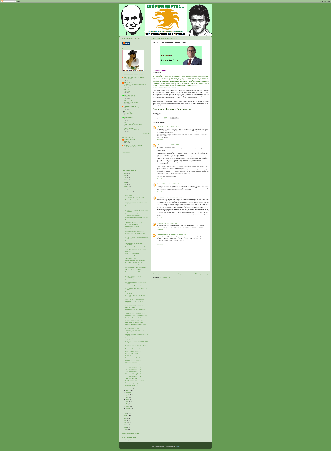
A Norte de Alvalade (130, 83)
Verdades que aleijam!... (132, 362)
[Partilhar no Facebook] (176, 118)
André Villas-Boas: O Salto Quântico (133, 130)
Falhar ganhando (128, 78)
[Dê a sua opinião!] (173, 118)
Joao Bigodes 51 (162, 234)
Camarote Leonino (129, 95)
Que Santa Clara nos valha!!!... (133, 317)
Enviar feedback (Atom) (165, 277)
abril (127, 404)
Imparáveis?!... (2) (130, 208)
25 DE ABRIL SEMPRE (130, 146)
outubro (128, 390)
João (158, 127)
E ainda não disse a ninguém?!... (134, 320)
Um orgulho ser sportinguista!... (133, 229)
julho (127, 397)
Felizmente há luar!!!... (131, 385)
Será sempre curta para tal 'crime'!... (135, 197)
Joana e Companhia (130, 106)
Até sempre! (127, 91)
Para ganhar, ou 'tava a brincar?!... (134, 322)
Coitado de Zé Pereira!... (132, 224)
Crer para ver (127, 118)
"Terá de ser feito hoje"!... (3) (133, 374)
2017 (125, 416)
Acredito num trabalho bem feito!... (134, 255)
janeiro (128, 410)
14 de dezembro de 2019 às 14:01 (172, 197)
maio (127, 401)
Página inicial (183, 274)
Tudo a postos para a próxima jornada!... (136, 383)
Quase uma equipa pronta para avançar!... (137, 217)
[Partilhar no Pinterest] (178, 118)
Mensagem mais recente (162, 274)
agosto (128, 395)
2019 (125, 189)
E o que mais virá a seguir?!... (133, 274)
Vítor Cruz (160, 197)
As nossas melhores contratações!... (135, 231)
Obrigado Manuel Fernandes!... (133, 360)
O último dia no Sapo (129, 96)
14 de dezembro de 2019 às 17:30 (176, 234)
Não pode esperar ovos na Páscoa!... (135, 260)
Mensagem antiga (202, 274)
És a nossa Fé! (128, 117)
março (127, 406)
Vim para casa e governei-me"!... (134, 269)
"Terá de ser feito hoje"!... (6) (133, 367)
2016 (125, 418)
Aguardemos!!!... (129, 195)
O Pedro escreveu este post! (131, 107)
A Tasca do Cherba (129, 101)
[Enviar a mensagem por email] (171, 118)
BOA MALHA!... (128, 141)
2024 (125, 177)
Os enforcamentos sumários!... (133, 265)
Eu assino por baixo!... (131, 220)
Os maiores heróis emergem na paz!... (135, 267)
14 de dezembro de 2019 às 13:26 (171, 184)
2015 (125, 420)
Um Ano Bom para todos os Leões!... (135, 193)
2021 (125, 184)
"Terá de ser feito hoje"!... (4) (133, 371)
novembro (129, 388)
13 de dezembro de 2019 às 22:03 (169, 127)
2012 (125, 427)
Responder (160, 139)
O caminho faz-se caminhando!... (134, 240)
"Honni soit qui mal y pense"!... (133, 222)
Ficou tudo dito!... (130, 280)
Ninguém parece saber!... (132, 353)
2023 (125, 180)
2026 (125, 173)
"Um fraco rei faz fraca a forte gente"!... (136, 313)
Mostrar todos (146, 133)
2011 (125, 429)
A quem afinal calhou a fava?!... (133, 286)
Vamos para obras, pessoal (131, 102)
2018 (125, 413)
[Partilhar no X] (174, 118)
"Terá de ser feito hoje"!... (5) (133, 369)
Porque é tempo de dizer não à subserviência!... (133, 277)
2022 (125, 182)
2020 (125, 186)
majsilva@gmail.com (128, 439)
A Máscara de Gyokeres (131, 123)
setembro (128, 392)
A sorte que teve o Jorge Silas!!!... (134, 299)
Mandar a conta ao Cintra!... (133, 358)
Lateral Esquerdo (129, 128)
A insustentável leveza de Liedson (134, 77)
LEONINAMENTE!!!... (130, 139)
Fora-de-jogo (128, 112)
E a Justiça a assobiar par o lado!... (135, 262)
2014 (125, 422)
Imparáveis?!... (129, 251)
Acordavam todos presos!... (132, 253)
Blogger (178, 446)
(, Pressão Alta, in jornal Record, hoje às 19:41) (164, 87)
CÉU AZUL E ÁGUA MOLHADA (133, 145)
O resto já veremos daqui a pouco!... (135, 380)
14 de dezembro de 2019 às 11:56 (169, 145)
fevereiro (128, 408)
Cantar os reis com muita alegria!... (134, 205)
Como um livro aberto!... (132, 258)
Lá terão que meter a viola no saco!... (135, 246)
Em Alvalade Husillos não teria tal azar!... (136, 349)
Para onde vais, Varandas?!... (133, 226)
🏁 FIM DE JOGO (128, 113)
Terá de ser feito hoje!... (131, 378)
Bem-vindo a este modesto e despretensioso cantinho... (133, 214)
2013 (125, 425)
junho (127, 399)
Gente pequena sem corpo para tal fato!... (136, 315)
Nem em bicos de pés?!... (132, 199)
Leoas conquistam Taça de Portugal (133, 124)
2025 (125, 175)
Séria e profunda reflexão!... (133, 351)
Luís (158, 145)
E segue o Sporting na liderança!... (134, 305)
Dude (158, 223)
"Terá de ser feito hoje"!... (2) (133, 376)
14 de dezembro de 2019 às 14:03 (169, 223)
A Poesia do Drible (129, 89)
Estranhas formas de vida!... (133, 271)
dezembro (129, 191)
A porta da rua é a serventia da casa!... (136, 364)
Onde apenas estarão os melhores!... (135, 249)
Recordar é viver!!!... (130, 307)
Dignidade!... (128, 355)
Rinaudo (159, 184)
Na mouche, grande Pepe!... (133, 328)
